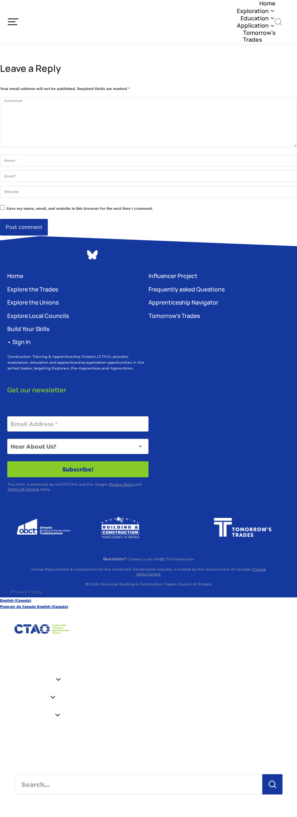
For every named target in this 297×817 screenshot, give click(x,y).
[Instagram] (12, 255)
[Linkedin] (32, 255)
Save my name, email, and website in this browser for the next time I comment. (80, 209)
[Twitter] (72, 255)
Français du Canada (18, 607)
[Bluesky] (92, 255)
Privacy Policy (121, 484)
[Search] (272, 784)
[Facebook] (52, 255)
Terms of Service (23, 489)
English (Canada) (15, 600)
